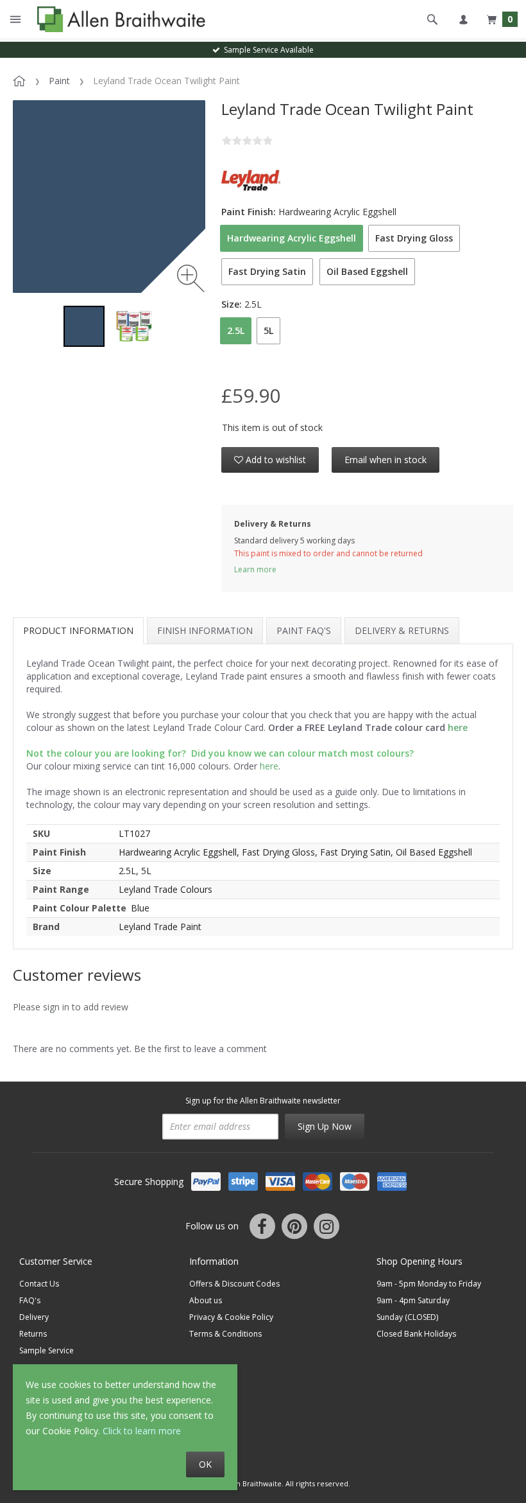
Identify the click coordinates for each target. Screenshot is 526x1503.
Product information (78, 630)
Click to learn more (142, 1431)
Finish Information (205, 630)
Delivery (34, 1317)
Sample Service (46, 1350)
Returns (33, 1333)
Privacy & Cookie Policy (231, 1317)
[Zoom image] (191, 278)
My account (463, 19)
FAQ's (29, 1300)
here (269, 766)
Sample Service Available (267, 49)
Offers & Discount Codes (234, 1283)
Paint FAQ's (303, 630)
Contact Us (39, 1283)
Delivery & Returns (402, 630)
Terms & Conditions (225, 1333)
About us (205, 1300)
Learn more (255, 569)
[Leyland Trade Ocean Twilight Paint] (84, 326)
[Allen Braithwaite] (118, 19)
